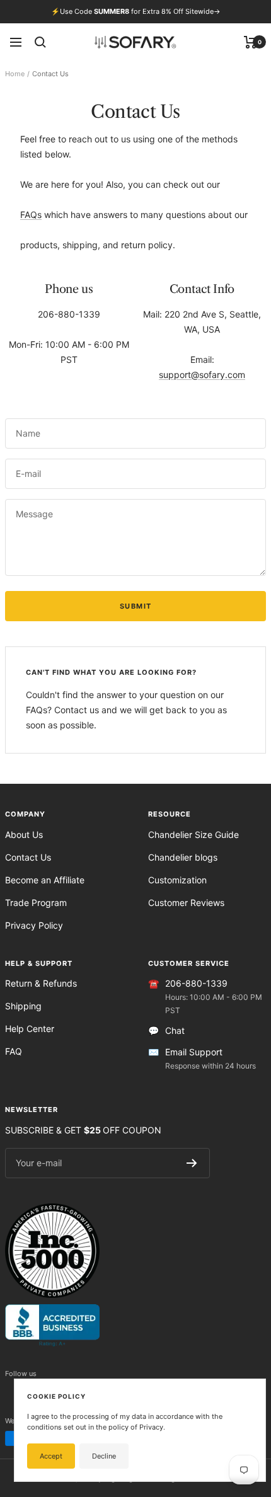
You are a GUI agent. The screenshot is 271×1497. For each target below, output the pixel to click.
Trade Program (36, 902)
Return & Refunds (41, 983)
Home (15, 73)
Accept (51, 1456)
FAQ (13, 1051)
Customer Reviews (186, 902)
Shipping (23, 1006)
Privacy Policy (34, 925)
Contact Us (28, 857)
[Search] (40, 42)
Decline (104, 1456)
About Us (24, 834)
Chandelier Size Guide (193, 834)
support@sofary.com (202, 374)
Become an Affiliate (44, 880)
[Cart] (250, 42)
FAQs (31, 214)
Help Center (29, 1028)
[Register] (192, 1163)
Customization (177, 880)
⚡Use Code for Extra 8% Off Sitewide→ (136, 11)
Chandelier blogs (182, 857)
